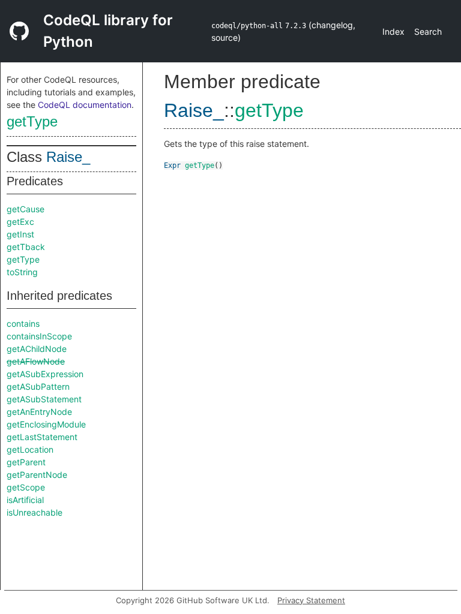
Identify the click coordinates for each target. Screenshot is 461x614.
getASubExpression (45, 374)
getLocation (30, 449)
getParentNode (37, 474)
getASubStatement (44, 399)
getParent (26, 462)
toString (22, 272)
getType (32, 121)
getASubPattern (38, 386)
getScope (26, 487)
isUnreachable (34, 512)
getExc (20, 221)
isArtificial (25, 500)
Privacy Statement (311, 600)
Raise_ (68, 157)
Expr (172, 165)
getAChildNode (37, 349)
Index (393, 31)
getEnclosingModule (46, 424)
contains (23, 323)
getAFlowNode (36, 361)
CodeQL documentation (84, 105)
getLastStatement (42, 437)
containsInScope (39, 336)
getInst (20, 234)
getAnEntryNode (39, 412)
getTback (26, 247)
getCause (25, 209)
